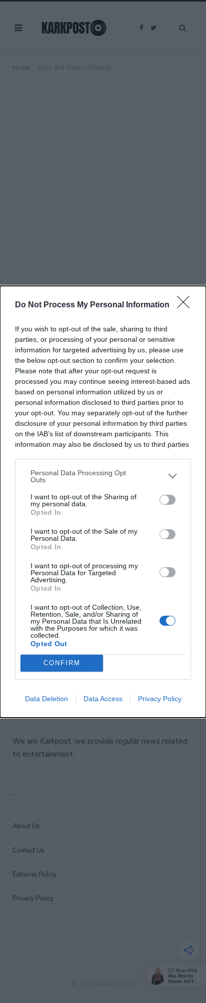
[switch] (168, 500)
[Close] (186, 305)
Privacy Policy (160, 699)
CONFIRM (62, 663)
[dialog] (103, 502)
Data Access (103, 699)
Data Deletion (46, 699)
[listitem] (103, 476)
